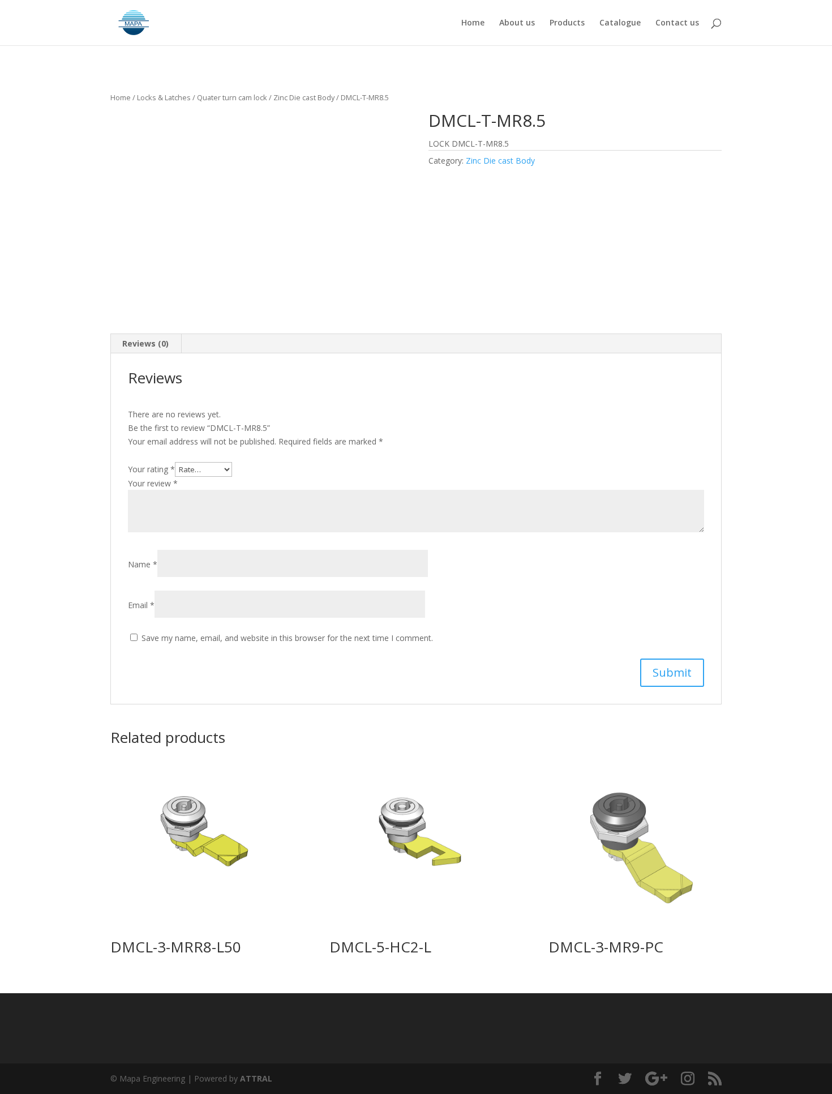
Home (472, 23)
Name (142, 564)
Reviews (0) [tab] (145, 343)
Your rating (151, 469)
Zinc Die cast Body (303, 97)
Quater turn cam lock (232, 97)
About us (517, 23)
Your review (153, 483)
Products (567, 23)
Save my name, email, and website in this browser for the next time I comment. (287, 638)
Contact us (677, 23)
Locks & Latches (164, 97)
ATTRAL (256, 1078)
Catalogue (620, 23)
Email (141, 605)
